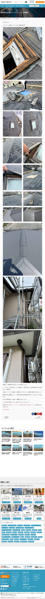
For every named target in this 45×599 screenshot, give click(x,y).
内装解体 (34, 530)
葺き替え (30, 539)
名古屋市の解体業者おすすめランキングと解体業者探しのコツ (27, 453)
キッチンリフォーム (36, 525)
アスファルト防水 (12, 525)
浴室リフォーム (15, 537)
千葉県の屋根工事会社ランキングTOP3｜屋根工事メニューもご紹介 (6, 440)
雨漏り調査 (31, 541)
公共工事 (28, 530)
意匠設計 (21, 534)
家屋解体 (26, 532)
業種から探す (12, 5)
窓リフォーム (23, 539)
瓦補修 (40, 537)
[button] (33, 414)
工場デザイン (14, 534)
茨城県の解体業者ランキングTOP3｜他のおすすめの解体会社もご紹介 (27, 440)
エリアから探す (6, 5)
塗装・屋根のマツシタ (30, 404)
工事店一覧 (17, 5)
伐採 (23, 530)
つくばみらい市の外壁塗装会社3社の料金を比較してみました (38, 453)
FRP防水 (4, 525)
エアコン (20, 525)
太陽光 (15, 532)
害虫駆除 (20, 532)
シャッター (5, 527)
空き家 (16, 539)
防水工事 (10, 541)
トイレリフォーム (29, 527)
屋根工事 (39, 532)
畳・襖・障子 (5, 539)
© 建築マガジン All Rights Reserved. (7, 597)
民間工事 (27, 534)
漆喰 (22, 537)
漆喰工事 (27, 537)
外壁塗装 (8, 532)
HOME (2, 5)
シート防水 (12, 527)
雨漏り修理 (24, 541)
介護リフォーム (16, 530)
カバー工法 (27, 525)
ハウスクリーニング (6, 530)
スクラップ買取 (20, 527)
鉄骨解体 (4, 541)
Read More (5, 409)
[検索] (26, 2)
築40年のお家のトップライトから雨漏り (14, 404)
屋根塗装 (33, 532)
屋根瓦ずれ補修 (5, 534)
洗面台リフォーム (6, 537)
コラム (25, 5)
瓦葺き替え (34, 537)
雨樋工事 (16, 541)
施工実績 (21, 5)
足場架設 (36, 539)
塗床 (3, 532)
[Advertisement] (11, 468)
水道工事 (33, 534)
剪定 (39, 530)
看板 (11, 539)
